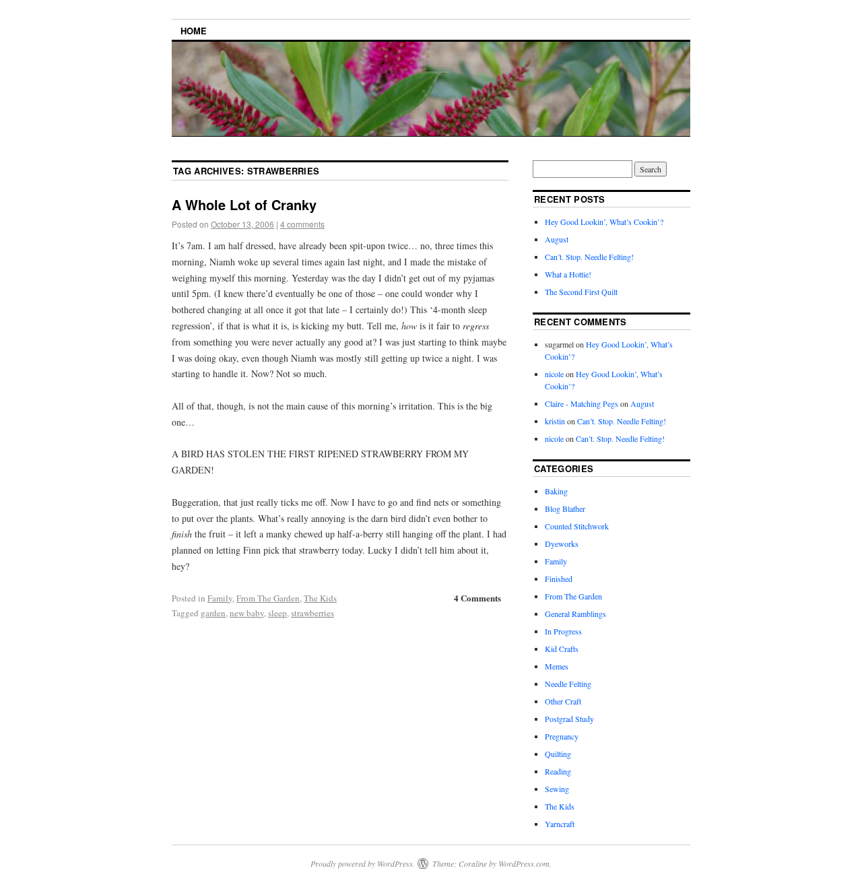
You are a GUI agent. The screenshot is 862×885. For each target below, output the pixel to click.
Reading (558, 771)
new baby (247, 613)
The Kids (320, 598)
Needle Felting (568, 683)
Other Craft (563, 701)
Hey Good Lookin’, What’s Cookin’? (604, 221)
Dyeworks (561, 543)
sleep (277, 613)
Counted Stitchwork (577, 526)
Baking (556, 491)
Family (219, 598)
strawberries (312, 613)
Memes (556, 666)
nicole (554, 373)
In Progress (563, 631)
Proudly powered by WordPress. (362, 863)
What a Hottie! (568, 274)
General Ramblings (575, 613)
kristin (555, 421)
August (556, 239)
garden (213, 613)
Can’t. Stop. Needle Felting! (589, 256)
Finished (558, 578)
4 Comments (477, 597)
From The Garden (268, 598)
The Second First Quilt (581, 291)
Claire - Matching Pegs (581, 403)
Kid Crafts (561, 648)
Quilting (558, 753)
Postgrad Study (569, 718)
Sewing (557, 788)
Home (193, 30)
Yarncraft (559, 823)
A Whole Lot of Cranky (244, 204)
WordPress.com (524, 863)
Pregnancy (561, 736)
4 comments (302, 224)
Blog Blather (565, 508)
